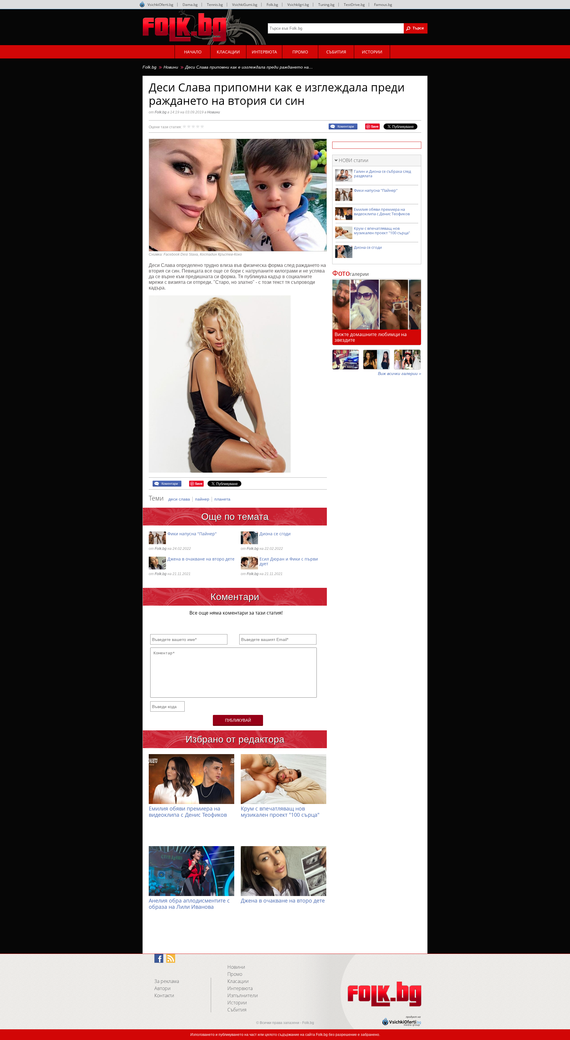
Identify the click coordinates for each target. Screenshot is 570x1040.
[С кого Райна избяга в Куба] (345, 359)
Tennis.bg (215, 4)
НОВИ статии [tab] (353, 160)
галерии (350, 274)
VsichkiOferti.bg (160, 4)
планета (222, 499)
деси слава (179, 499)
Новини (171, 67)
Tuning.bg (326, 4)
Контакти (164, 995)
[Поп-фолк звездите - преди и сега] (376, 359)
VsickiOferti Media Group (142, 4)
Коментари (346, 126)
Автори (162, 988)
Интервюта (240, 988)
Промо (234, 974)
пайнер (202, 499)
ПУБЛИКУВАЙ (238, 720)
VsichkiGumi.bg (244, 4)
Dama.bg (190, 4)
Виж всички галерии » (399, 373)
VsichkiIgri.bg (298, 4)
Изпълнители (242, 995)
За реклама (166, 981)
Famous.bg (383, 4)
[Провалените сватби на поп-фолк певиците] (407, 359)
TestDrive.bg (354, 4)
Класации (238, 981)
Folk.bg (272, 4)
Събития (236, 1009)
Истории (237, 1002)
